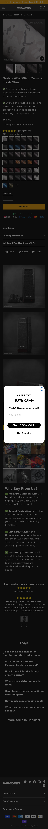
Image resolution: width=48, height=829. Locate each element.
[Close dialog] (41, 389)
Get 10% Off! (24, 425)
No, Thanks (24, 433)
